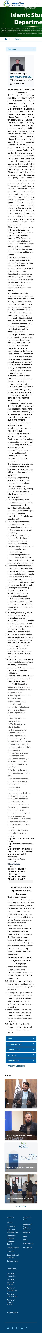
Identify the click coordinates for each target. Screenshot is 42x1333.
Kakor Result (28, 1243)
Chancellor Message (11, 1237)
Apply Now (27, 1247)
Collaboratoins (12, 1261)
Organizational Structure (13, 1256)
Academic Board (11, 1243)
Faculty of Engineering (12, 1289)
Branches (10, 1251)
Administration (13, 1248)
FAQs (25, 1240)
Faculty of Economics (11, 1275)
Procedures (11, 1226)
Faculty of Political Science (10, 1302)
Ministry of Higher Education (27, 1226)
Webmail (26, 1232)
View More (21, 1206)
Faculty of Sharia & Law (12, 1295)
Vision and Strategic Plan (12, 1231)
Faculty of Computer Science (11, 1282)
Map (25, 1236)
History (9, 1222)
